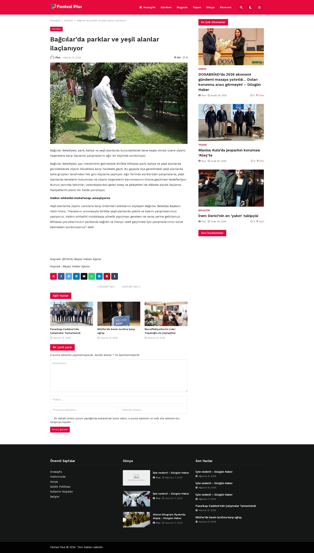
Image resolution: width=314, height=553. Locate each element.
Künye (54, 481)
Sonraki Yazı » (131, 286)
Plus (57, 57)
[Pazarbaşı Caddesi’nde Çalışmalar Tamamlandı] (71, 314)
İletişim (54, 496)
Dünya (210, 7)
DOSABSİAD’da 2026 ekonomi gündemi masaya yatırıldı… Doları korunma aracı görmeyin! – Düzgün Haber (229, 82)
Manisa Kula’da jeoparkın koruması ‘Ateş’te (229, 152)
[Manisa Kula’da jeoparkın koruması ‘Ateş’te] (231, 122)
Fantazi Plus (57, 547)
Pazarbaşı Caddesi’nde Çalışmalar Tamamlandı (226, 506)
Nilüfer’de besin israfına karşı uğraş (219, 517)
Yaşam (197, 7)
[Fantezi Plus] (66, 6)
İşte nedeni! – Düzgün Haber (171, 472)
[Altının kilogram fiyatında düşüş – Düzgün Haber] (136, 519)
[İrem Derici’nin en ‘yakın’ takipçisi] (231, 188)
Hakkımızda (57, 476)
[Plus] (52, 57)
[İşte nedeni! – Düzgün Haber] (136, 478)
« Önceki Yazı (105, 286)
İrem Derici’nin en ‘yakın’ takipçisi (228, 216)
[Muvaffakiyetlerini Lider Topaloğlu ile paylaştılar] (166, 314)
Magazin (182, 7)
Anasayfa (149, 7)
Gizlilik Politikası (60, 486)
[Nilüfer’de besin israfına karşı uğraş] (118, 314)
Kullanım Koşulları (61, 491)
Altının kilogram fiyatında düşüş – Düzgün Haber (169, 516)
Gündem (166, 7)
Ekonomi (225, 7)
